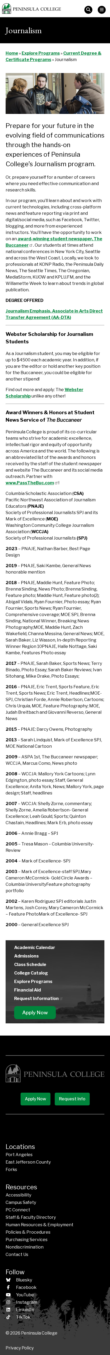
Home (12, 53)
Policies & (28, 1232)
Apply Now (35, 1012)
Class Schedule (30, 964)
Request (36, 998)
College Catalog (31, 973)
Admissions (26, 956)
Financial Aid (27, 990)
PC (18, 1209)
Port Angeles (19, 1154)
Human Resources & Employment (39, 1224)
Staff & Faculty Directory (31, 1217)
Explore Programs (41, 53)
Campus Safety (21, 1202)
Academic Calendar (34, 947)
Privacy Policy (20, 1347)
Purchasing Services (27, 1239)
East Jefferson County (28, 1162)
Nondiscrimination (25, 1247)
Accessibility (18, 1195)
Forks (11, 1169)
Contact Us (17, 1254)
